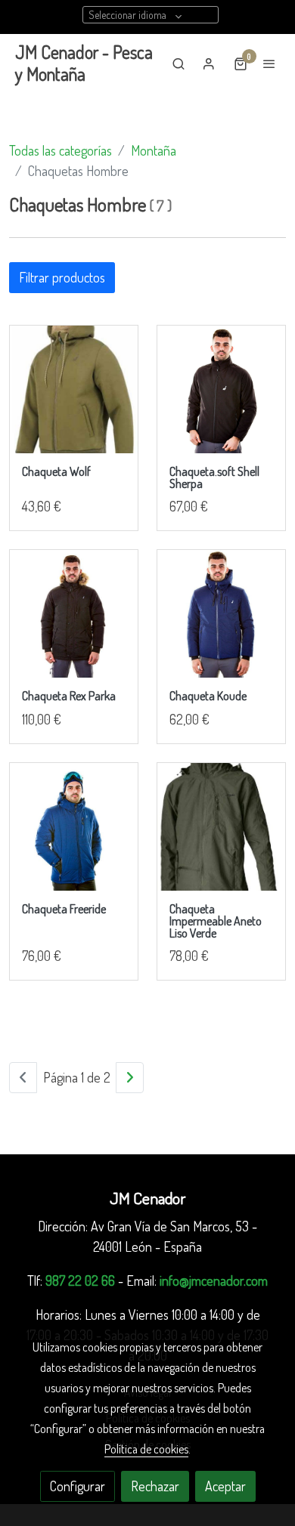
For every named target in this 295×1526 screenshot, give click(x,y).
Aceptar (225, 1486)
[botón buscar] (178, 63)
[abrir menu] (269, 63)
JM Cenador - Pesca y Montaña (84, 63)
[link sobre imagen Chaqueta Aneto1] (221, 827)
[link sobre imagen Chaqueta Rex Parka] (74, 614)
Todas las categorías (60, 150)
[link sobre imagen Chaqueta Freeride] (74, 827)
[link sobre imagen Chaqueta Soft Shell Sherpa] (221, 389)
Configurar (77, 1486)
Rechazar (155, 1486)
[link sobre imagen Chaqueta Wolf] (74, 389)
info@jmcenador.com (214, 1280)
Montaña (153, 150)
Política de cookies (146, 1448)
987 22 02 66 (80, 1280)
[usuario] (208, 63)
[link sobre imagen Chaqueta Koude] (221, 614)
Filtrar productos (62, 277)
